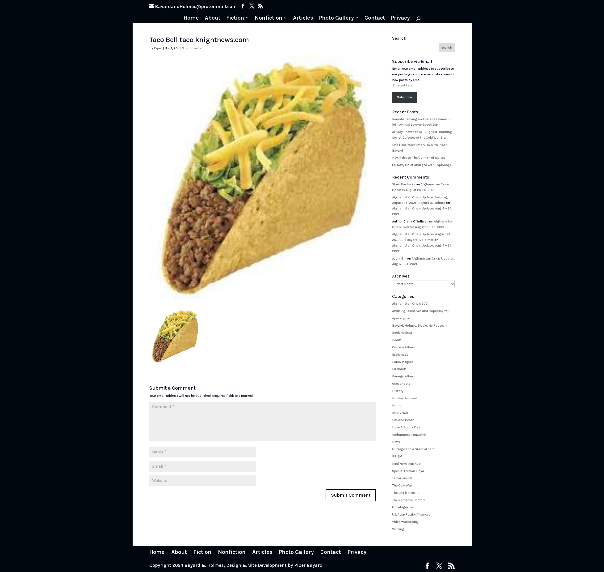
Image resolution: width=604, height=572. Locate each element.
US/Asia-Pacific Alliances (411, 514)
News (396, 442)
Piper (158, 48)
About (212, 18)
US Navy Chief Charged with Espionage (422, 165)
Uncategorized (403, 507)
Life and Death (403, 420)
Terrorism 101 (402, 478)
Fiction (235, 18)
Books (397, 340)
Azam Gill (399, 258)
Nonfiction (268, 18)
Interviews (400, 413)
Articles (303, 18)
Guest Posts (401, 384)
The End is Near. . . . (406, 493)
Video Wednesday (405, 522)
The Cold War (402, 485)
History (397, 391)
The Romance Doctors (409, 500)
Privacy (400, 18)
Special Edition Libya (408, 471)
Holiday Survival (404, 398)
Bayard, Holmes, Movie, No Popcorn (419, 326)
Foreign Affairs (403, 376)
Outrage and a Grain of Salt (413, 449)
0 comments (191, 48)
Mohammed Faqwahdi (409, 435)
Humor (397, 405)
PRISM (397, 456)
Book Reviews (402, 333)
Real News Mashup (406, 464)
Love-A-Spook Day (406, 427)
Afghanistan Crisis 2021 (410, 304)
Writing (398, 529)
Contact (375, 18)
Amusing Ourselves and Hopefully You (420, 311)
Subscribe (404, 97)
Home (191, 18)
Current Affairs (403, 347)
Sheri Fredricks (403, 184)
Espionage (400, 355)
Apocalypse (401, 318)
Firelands (399, 369)
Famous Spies (402, 362)
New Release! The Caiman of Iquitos (418, 158)
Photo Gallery (336, 18)
